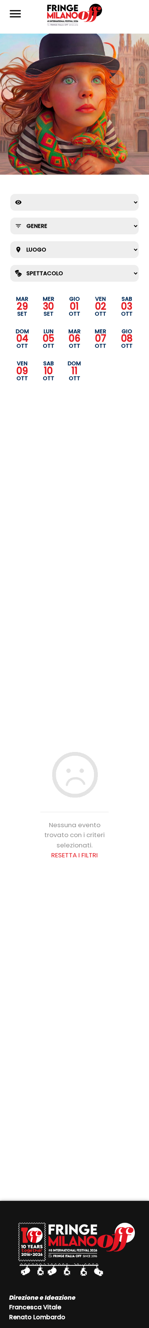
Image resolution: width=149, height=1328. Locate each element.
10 (48, 371)
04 (22, 339)
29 (22, 306)
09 (22, 371)
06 (74, 339)
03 (126, 306)
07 (100, 339)
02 (100, 306)
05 (48, 339)
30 (48, 306)
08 (127, 339)
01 (74, 306)
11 (74, 371)
